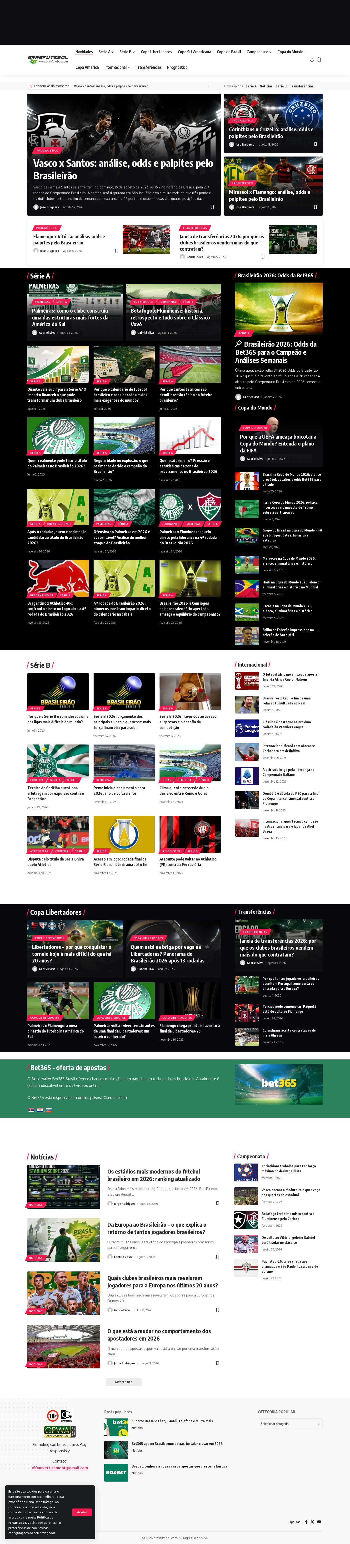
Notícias (266, 86)
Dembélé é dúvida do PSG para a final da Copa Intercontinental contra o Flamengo (291, 798)
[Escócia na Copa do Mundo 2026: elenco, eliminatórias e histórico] (247, 612)
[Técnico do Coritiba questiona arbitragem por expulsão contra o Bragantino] (58, 762)
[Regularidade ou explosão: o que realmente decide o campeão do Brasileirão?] (124, 435)
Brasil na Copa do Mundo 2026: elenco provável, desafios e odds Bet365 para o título (292, 479)
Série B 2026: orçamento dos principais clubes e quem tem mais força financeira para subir (122, 722)
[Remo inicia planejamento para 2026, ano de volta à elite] (124, 762)
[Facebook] (306, 1522)
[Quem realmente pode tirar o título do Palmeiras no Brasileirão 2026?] (58, 435)
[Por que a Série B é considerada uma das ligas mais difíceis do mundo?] (58, 691)
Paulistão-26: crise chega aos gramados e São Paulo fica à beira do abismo (290, 1266)
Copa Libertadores (50, 938)
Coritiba (37, 780)
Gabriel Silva (195, 257)
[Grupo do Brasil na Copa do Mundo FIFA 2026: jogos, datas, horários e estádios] (247, 537)
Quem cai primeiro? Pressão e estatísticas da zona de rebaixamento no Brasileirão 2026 (188, 466)
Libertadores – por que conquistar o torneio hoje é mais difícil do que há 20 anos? (71, 953)
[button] (82, 1512)
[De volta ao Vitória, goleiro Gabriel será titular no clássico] (246, 1244)
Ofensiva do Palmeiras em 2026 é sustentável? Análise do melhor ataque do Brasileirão (122, 537)
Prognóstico (48, 150)
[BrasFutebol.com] (47, 60)
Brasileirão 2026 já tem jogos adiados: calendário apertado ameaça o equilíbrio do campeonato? (190, 609)
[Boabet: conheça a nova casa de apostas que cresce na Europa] (116, 1473)
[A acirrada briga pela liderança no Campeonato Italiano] (247, 776)
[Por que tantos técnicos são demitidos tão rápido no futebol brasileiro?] (190, 364)
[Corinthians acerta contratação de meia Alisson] (247, 1037)
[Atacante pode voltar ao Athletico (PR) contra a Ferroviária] (190, 834)
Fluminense (168, 301)
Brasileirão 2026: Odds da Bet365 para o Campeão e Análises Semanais (275, 352)
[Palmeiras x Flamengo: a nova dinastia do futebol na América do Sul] (58, 1000)
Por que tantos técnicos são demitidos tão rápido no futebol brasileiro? (186, 395)
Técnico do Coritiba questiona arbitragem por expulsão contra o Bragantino (55, 793)
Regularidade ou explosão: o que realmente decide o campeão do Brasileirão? (121, 466)
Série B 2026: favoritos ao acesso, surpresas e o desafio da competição (189, 722)
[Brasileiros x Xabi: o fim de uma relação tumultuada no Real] (247, 705)
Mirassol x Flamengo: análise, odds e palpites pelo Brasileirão (269, 195)
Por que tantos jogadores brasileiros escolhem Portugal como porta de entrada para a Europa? (291, 984)
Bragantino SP (42, 595)
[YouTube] (319, 1522)
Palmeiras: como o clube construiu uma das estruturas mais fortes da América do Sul (70, 317)
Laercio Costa (123, 1257)
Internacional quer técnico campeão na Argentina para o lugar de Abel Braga (290, 826)
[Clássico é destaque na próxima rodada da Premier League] (247, 728)
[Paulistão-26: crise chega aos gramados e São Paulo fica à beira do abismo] (246, 1268)
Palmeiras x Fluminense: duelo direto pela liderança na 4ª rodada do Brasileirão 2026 (188, 537)
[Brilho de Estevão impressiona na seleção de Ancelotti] (247, 636)
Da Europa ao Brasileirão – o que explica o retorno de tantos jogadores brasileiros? (156, 1228)
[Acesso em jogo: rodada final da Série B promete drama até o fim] (124, 834)
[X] (312, 1522)
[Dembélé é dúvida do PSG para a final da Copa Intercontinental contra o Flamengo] (247, 800)
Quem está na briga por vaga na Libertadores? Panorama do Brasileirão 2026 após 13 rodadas (168, 953)
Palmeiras (42, 301)
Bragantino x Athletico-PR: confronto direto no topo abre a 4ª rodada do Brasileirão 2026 (56, 609)
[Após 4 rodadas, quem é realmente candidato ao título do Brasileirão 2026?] (58, 507)
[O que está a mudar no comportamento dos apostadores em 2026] (63, 1346)
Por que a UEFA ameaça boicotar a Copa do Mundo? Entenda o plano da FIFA (278, 443)
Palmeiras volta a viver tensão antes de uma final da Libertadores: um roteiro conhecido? (124, 1031)
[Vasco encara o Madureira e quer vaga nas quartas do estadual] (246, 1196)
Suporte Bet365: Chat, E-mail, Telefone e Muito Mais (172, 1421)
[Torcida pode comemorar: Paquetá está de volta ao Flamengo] (247, 1013)
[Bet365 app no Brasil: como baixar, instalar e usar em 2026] (116, 1450)
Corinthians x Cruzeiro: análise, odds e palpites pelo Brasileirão (271, 132)
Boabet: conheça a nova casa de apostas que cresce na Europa (179, 1466)
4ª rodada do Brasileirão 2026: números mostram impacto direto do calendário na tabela (122, 609)
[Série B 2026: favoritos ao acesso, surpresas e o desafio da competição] (190, 691)
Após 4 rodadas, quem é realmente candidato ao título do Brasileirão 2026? (56, 537)
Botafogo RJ (143, 301)
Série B (281, 86)
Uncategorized (59, 523)
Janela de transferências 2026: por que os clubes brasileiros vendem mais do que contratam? (222, 242)
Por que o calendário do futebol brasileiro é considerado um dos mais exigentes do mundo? (120, 395)
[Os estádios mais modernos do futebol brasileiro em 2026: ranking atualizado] (63, 1187)
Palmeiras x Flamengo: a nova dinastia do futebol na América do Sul (55, 1031)
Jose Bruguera (49, 207)
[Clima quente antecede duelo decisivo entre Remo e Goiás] (190, 762)
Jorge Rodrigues (124, 1203)
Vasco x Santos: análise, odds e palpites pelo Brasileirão (111, 86)
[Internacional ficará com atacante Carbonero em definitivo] (247, 752)
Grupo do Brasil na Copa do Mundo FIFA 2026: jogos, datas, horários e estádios (292, 535)
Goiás (166, 780)
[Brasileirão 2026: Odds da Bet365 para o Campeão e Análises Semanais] (279, 309)
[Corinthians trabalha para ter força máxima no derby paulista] (246, 1172)
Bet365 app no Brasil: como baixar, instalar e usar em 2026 (177, 1444)
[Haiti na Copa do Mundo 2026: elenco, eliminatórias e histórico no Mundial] (247, 588)
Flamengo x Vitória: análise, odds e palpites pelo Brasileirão (69, 239)
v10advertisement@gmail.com (60, 1467)
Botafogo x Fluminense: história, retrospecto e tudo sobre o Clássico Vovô (170, 317)
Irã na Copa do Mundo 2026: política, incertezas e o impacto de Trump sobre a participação (291, 507)
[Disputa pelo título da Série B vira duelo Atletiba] (58, 834)
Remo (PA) (103, 780)
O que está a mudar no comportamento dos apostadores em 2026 (159, 1334)
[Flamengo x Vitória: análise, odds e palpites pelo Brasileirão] (146, 239)
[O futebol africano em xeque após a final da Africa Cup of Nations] (247, 681)
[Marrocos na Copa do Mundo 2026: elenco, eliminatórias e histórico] (247, 565)
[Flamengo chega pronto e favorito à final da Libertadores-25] (190, 1000)
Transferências (302, 86)
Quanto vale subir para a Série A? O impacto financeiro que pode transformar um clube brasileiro (56, 395)
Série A (251, 86)
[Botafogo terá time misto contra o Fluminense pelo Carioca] (246, 1220)
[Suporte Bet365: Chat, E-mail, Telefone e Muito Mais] (116, 1427)
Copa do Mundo (255, 427)
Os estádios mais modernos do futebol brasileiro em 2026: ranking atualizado (153, 1175)
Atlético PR (39, 851)
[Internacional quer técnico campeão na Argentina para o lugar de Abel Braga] (247, 828)
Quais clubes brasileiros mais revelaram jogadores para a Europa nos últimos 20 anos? (162, 1281)
